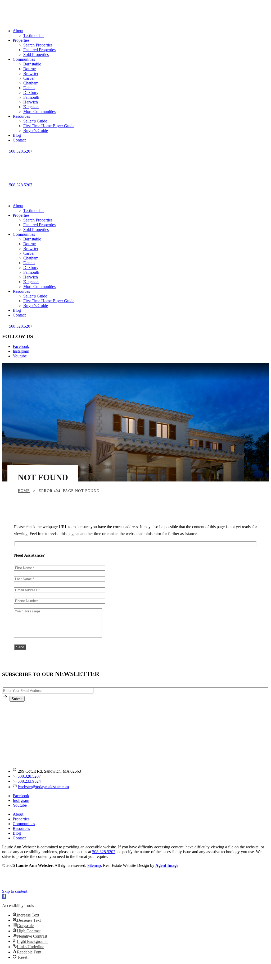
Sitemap (94, 865)
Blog (17, 135)
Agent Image (166, 865)
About (18, 31)
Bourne (29, 69)
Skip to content (14, 891)
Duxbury (30, 92)
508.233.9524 (29, 781)
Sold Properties (36, 54)
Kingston (31, 107)
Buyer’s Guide (35, 130)
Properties (21, 40)
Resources (21, 116)
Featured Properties (39, 50)
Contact (19, 140)
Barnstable (32, 64)
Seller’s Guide (35, 121)
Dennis (29, 88)
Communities (24, 59)
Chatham (30, 83)
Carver (29, 78)
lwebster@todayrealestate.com (43, 787)
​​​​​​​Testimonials (33, 35)
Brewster (30, 73)
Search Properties (37, 45)
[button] (135, 156)
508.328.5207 (29, 776)
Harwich (30, 102)
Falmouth (31, 97)
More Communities (39, 111)
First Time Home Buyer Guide (48, 126)
